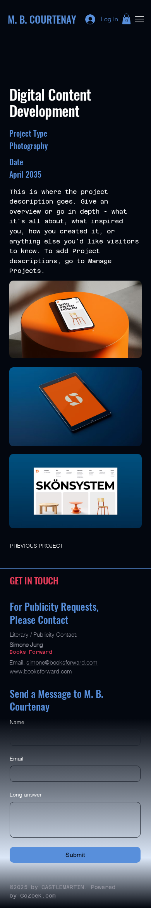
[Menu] (139, 19)
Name (17, 722)
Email (16, 758)
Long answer (26, 794)
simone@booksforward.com (62, 662)
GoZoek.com (38, 896)
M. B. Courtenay (42, 19)
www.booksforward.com (41, 671)
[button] (126, 19)
